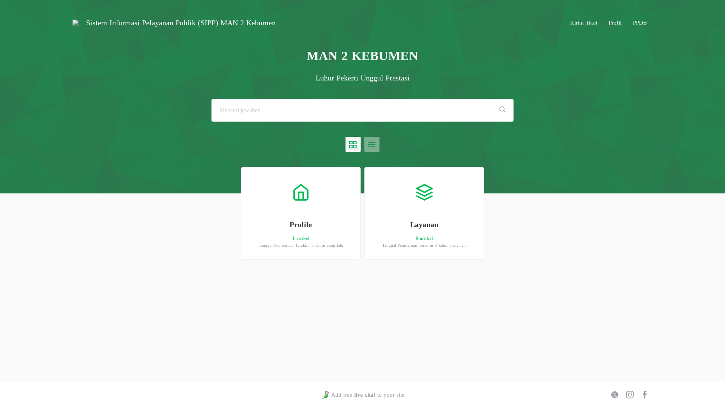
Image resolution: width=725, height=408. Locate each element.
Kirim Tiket (583, 23)
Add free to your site (367, 395)
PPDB (640, 23)
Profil (615, 23)
